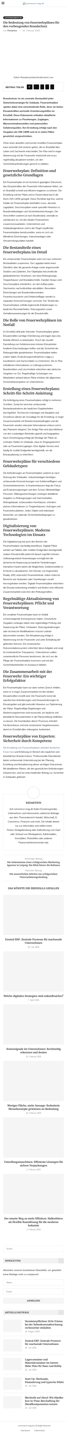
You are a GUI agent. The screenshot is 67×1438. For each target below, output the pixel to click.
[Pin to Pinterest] (47, 86)
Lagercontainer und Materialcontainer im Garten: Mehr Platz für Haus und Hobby (43, 1363)
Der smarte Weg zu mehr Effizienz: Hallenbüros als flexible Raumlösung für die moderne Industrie (33, 1222)
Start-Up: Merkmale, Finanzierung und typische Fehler (44, 1380)
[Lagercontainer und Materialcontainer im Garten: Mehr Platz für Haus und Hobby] (12, 1364)
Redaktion (12, 30)
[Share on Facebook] (36, 86)
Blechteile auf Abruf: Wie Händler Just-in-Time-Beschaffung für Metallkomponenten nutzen (44, 1401)
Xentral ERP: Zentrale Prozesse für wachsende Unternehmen (43, 1342)
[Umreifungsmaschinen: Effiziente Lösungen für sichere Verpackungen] (33, 1137)
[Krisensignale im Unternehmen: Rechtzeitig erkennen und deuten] (33, 1024)
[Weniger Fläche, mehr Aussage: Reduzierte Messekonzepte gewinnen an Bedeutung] (33, 1081)
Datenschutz (39, 1430)
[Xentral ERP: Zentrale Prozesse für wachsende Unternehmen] (33, 915)
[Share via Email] (52, 86)
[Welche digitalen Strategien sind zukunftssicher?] (33, 971)
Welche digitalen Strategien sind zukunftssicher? (33, 996)
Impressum (25, 1430)
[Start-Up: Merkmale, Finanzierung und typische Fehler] (12, 1383)
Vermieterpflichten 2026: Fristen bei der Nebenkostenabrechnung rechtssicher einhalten (44, 1324)
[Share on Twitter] (42, 86)
